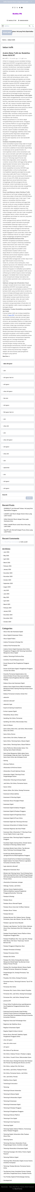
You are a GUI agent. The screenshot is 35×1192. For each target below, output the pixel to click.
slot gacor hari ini (8, 377)
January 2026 (7, 569)
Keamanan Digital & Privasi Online (13, 818)
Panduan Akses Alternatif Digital (12, 903)
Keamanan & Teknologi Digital (11, 797)
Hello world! (24, 542)
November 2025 (7, 576)
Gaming (5, 760)
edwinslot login (7, 704)
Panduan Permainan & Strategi (12, 949)
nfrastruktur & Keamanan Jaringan (13, 882)
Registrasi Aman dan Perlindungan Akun (14, 1020)
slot (4, 370)
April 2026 (6, 559)
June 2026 (6, 552)
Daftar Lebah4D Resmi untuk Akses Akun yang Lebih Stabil (16, 2)
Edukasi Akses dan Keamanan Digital (14, 683)
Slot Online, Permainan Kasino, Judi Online (15, 1073)
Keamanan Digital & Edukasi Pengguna (14, 808)
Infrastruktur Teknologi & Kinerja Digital (14, 780)
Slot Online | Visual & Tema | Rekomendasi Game (17, 1057)
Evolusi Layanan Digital (10, 711)
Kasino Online (7, 787)
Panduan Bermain (8, 914)
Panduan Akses (7, 900)
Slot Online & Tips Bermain (11, 1050)
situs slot (6, 426)
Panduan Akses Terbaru (10, 910)
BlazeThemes (18, 1188)
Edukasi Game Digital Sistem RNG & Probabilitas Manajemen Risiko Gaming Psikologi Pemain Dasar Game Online (18, 688)
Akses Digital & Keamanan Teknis (13, 635)
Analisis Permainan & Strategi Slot (13, 642)
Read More (5, 356)
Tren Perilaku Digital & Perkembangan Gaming (16, 1177)
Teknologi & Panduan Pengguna (12, 1108)
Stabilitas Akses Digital (10, 1080)
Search (4, 495)
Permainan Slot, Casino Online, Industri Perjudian (17, 990)
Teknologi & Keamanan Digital (11, 1104)
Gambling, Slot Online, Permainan (12, 718)
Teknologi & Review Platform (11, 1115)
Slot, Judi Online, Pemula (10, 1076)
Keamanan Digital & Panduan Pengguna (14, 811)
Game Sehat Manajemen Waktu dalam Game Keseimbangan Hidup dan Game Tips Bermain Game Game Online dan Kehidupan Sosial (16, 755)
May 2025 (6, 597)
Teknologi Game (8, 1139)
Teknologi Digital (8, 1125)
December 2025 (7, 573)
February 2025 (7, 608)
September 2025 (8, 583)
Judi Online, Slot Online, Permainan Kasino (15, 783)
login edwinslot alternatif (10, 866)
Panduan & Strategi (8, 896)
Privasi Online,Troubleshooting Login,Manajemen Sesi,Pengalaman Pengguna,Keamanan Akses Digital (17, 1006)
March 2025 (6, 604)
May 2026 (6, 555)
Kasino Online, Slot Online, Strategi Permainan (16, 790)
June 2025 (6, 594)
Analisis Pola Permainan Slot (11, 645)
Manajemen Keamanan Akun (11, 869)
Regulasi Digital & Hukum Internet (13, 1031)
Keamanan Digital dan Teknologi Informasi (15, 821)
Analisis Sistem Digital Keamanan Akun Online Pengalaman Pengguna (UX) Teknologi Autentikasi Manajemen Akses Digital (17, 651)
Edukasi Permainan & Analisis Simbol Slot (15, 694)
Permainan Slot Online (9, 987)
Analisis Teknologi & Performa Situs (13, 656)
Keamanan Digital (8, 804)
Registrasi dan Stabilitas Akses (12, 1024)
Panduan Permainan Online (11, 953)
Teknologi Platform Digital (10, 1157)
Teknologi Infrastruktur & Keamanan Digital (15, 1148)
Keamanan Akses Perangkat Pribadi (13, 801)
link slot (5, 398)
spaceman (6, 467)
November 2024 (7, 618)
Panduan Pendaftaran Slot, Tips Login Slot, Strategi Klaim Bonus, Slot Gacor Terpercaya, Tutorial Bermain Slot (17, 940)
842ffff (6, 58)
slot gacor (6, 384)
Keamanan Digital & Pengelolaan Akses (14, 814)
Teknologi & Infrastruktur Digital (12, 1097)
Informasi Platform (8, 764)
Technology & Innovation (10, 1083)
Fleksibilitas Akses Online (10, 715)
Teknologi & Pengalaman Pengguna (13, 1111)
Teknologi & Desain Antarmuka (12, 1090)
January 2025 (7, 611)
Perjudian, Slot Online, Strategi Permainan (15, 978)
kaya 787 (11, 315)
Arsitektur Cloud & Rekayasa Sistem (13, 660)
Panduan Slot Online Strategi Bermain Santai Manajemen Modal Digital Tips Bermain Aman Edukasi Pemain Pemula (16, 962)
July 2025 (6, 590)
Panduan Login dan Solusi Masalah (13, 923)
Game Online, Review (9, 734)
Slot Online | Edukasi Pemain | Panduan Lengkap (17, 1054)
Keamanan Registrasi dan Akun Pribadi (14, 828)
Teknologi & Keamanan (9, 1101)
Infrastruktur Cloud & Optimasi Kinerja (14, 771)
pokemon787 (7, 1001)
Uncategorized (7, 1180)
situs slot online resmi (9, 1043)
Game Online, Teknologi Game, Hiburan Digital (16, 741)
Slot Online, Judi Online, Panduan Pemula (15, 1069)
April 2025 (6, 601)
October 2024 (7, 622)
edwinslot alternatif (8, 701)
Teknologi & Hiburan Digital (11, 1094)
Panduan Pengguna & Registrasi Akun (14, 946)
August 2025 (7, 587)
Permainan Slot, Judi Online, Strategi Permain (16, 997)
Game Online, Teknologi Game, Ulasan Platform (16, 744)
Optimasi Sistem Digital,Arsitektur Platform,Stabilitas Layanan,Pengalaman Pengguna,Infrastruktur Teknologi (14, 891)
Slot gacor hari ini (8, 412)
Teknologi (6, 1087)
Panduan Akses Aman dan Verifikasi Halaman (16, 907)
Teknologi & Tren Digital (10, 1118)
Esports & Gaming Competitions (12, 708)
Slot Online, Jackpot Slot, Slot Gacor (13, 1066)
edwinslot (6, 697)
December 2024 (7, 615)
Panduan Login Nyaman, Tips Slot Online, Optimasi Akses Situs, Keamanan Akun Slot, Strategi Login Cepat (17, 928)
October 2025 (7, 580)
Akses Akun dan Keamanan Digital (13, 631)
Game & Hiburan (8, 725)
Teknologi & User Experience (11, 1122)
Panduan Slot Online (9, 956)
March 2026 (6, 562)
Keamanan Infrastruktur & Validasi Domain (15, 825)
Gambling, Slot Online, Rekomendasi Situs (15, 722)
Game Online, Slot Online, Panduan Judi (14, 737)
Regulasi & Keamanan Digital (11, 1027)
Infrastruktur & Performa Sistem (12, 767)
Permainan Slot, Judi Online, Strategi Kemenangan (17, 994)
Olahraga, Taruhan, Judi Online (11, 886)
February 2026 (7, 566)
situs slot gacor (7, 391)
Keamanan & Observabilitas (11, 794)
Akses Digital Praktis (9, 638)
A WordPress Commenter (10, 542)
